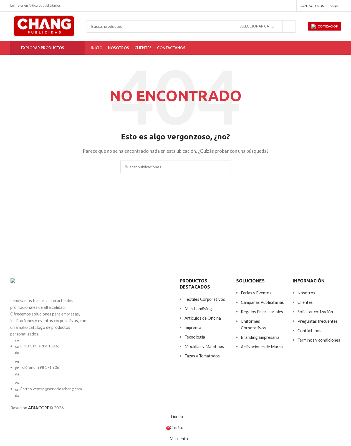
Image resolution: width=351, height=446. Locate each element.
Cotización (328, 26)
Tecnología (195, 336)
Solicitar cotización (315, 311)
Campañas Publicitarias (262, 302)
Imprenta (193, 327)
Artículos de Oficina (203, 317)
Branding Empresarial (261, 337)
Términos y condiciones (318, 339)
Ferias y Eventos (256, 292)
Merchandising (198, 308)
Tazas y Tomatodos (202, 355)
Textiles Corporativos (205, 299)
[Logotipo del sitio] (44, 25)
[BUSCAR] (289, 26)
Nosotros (306, 292)
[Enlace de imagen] (40, 286)
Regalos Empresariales (262, 311)
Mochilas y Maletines (204, 346)
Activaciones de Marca (262, 346)
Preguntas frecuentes (317, 321)
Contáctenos (309, 330)
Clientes (305, 302)
